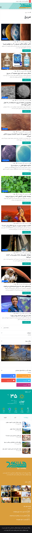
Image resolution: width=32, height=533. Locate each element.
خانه (29, 12)
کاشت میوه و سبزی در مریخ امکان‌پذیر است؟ (16, 226)
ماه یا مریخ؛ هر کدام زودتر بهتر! (20, 316)
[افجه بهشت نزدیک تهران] (26, 431)
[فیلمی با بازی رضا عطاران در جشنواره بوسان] (16, 494)
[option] (16, 353)
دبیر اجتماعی (27, 42)
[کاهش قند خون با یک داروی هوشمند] (26, 494)
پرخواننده (26, 417)
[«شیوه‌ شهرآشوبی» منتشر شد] (26, 500)
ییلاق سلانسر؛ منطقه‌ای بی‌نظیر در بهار (12, 442)
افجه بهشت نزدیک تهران (15, 429)
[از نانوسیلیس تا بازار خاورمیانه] (6, 488)
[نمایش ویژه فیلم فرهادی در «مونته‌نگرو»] (6, 494)
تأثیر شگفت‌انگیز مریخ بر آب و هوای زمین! (17, 44)
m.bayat (28, 71)
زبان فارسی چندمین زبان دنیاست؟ (13, 435)
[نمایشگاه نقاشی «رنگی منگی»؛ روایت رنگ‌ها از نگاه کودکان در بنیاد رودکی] (6, 500)
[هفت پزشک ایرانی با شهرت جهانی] (26, 424)
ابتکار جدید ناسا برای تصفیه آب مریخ (19, 73)
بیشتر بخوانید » (26, 50)
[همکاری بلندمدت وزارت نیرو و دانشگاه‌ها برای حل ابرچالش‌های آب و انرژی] (16, 488)
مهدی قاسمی (27, 100)
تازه (15, 417)
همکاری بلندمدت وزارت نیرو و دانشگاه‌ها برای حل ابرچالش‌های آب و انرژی (17, 358)
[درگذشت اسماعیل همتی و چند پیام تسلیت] (16, 500)
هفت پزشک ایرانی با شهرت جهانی (13, 422)
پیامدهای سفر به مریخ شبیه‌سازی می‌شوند (17, 286)
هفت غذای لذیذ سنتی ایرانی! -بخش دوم (12, 449)
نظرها (5, 417)
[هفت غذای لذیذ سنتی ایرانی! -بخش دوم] (26, 451)
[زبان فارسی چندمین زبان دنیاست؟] (26, 438)
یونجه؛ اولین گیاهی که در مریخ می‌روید (18, 196)
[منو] (0, 7)
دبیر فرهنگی (27, 284)
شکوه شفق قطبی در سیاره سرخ (21, 165)
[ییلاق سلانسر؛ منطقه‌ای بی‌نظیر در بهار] (26, 444)
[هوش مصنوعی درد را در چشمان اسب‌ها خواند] (26, 488)
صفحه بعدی (6, 327)
